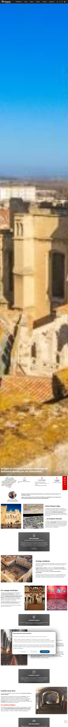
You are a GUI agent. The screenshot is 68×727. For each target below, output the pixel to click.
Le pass (34, 548)
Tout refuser (23, 651)
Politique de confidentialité (18, 648)
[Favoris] (62, 1)
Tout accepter (45, 651)
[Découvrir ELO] (65, 721)
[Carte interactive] (59, 1)
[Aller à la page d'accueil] (6, 1)
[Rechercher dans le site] (57, 1)
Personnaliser (34, 651)
